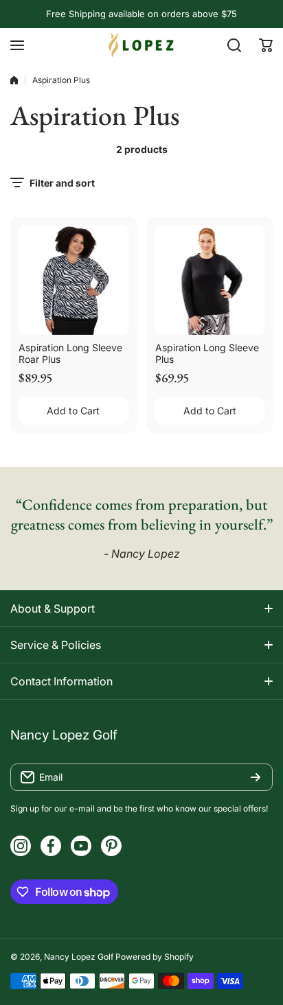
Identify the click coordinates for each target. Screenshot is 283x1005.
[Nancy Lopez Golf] (141, 45)
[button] (266, 45)
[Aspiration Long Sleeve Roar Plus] (73, 280)
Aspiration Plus (61, 80)
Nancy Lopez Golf (78, 956)
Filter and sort (62, 183)
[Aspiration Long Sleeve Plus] (210, 280)
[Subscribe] (255, 777)
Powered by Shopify (154, 956)
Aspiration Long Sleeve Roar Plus (70, 353)
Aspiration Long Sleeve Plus (207, 353)
